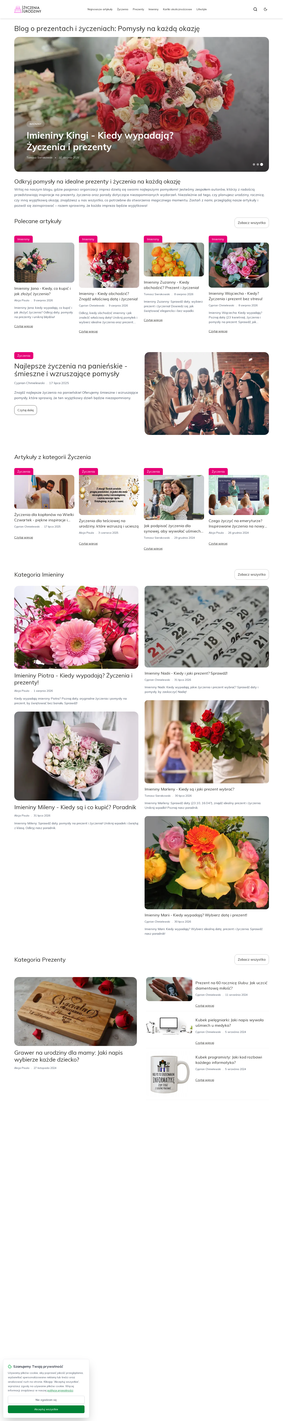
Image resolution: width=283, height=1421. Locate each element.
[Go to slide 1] (254, 164)
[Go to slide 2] (258, 164)
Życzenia (122, 9)
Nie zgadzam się (46, 1400)
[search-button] (255, 9)
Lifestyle (202, 9)
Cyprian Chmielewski (91, 305)
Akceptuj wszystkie (46, 1409)
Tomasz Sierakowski (40, 157)
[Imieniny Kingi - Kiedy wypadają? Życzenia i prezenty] (141, 104)
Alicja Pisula (21, 300)
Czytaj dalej (26, 410)
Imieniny (153, 9)
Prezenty (138, 9)
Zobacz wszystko (252, 222)
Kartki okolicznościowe (177, 9)
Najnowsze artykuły (100, 9)
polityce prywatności (60, 1390)
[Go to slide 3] (261, 164)
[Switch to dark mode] (265, 9)
